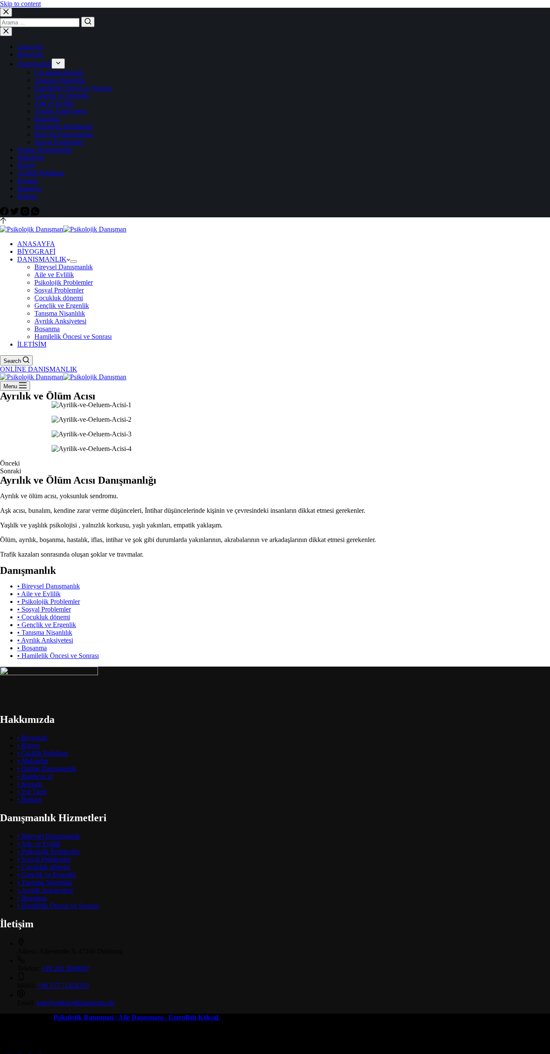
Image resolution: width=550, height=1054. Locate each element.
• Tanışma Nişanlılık (44, 632)
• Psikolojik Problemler (48, 601)
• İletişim (29, 799)
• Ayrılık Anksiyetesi (45, 640)
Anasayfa (30, 46)
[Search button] (88, 22)
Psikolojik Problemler (63, 126)
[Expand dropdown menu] (58, 63)
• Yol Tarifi (32, 791)
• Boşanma (32, 648)
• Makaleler (33, 761)
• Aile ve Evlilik (39, 593)
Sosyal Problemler (59, 142)
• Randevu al (34, 776)
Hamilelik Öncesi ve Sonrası (73, 87)
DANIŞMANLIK (42, 259)
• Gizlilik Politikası (42, 753)
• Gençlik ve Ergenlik (46, 624)
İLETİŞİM (31, 344)
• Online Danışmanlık (46, 768)
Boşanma (47, 118)
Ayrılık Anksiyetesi (60, 111)
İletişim (27, 196)
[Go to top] (3, 221)
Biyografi (30, 54)
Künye (26, 165)
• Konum (29, 784)
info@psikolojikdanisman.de (75, 1002)
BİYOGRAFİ (36, 251)
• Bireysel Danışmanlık (48, 586)
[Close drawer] (6, 31)
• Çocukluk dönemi (43, 617)
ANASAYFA (36, 243)
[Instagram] (26, 213)
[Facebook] (5, 213)
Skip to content (20, 3)
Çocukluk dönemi (58, 72)
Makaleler (30, 157)
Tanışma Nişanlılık (59, 80)
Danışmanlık (34, 63)
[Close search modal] (6, 12)
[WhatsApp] (35, 213)
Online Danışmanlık (44, 149)
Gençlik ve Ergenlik (61, 95)
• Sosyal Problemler (44, 609)
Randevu (29, 188)
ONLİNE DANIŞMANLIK (38, 369)
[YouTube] (36, 1050)
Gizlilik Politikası (40, 173)
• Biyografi (32, 737)
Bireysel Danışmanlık (63, 134)
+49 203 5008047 (65, 968)
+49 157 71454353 (63, 985)
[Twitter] (15, 213)
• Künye (28, 745)
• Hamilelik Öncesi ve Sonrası (58, 655)
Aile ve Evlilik (54, 103)
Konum (27, 180)
